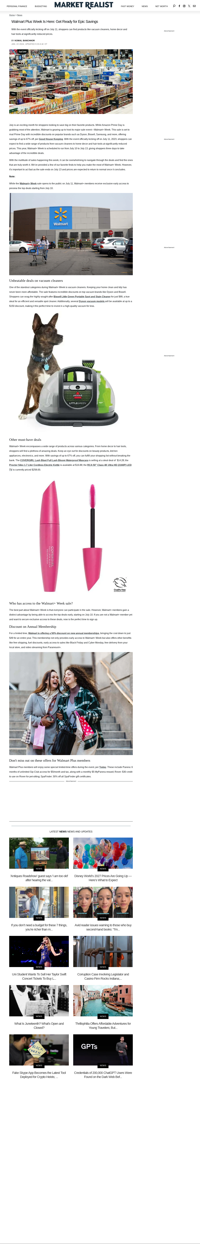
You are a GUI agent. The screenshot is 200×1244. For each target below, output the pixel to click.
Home (12, 15)
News (145, 6)
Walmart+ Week (28, 183)
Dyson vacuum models (92, 301)
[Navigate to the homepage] (84, 5)
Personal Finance (17, 6)
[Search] (174, 5)
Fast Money (127, 6)
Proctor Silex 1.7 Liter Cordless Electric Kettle (34, 465)
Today (102, 767)
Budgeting (41, 6)
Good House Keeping (51, 139)
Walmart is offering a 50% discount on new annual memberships (63, 633)
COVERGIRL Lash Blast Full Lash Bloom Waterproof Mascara (54, 460)
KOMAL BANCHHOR (25, 40)
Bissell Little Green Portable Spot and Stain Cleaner (82, 296)
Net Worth (161, 6)
